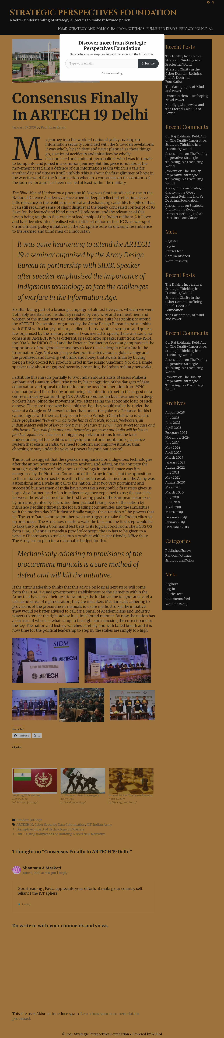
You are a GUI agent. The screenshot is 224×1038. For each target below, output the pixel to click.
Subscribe (148, 63)
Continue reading (112, 73)
